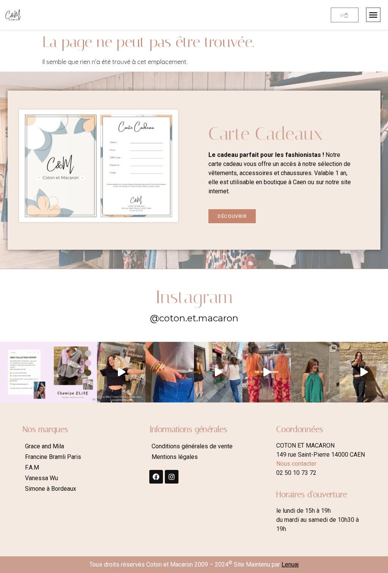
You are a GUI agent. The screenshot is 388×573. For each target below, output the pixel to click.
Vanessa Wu (41, 478)
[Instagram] (171, 477)
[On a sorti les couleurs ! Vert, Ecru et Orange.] (315, 372)
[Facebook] (156, 477)
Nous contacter (296, 463)
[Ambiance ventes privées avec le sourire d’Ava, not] (364, 372)
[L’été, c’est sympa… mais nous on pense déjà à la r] (24, 372)
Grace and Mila (44, 446)
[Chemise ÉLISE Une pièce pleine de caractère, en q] (72, 372)
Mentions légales (175, 456)
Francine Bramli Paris (53, 456)
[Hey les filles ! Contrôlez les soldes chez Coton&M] (121, 372)
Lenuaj (290, 564)
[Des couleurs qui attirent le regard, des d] (170, 372)
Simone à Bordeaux (50, 488)
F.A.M (32, 467)
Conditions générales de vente (192, 446)
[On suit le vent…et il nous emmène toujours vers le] (266, 372)
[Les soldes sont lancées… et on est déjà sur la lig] (218, 372)
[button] (373, 15)
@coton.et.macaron (194, 318)
